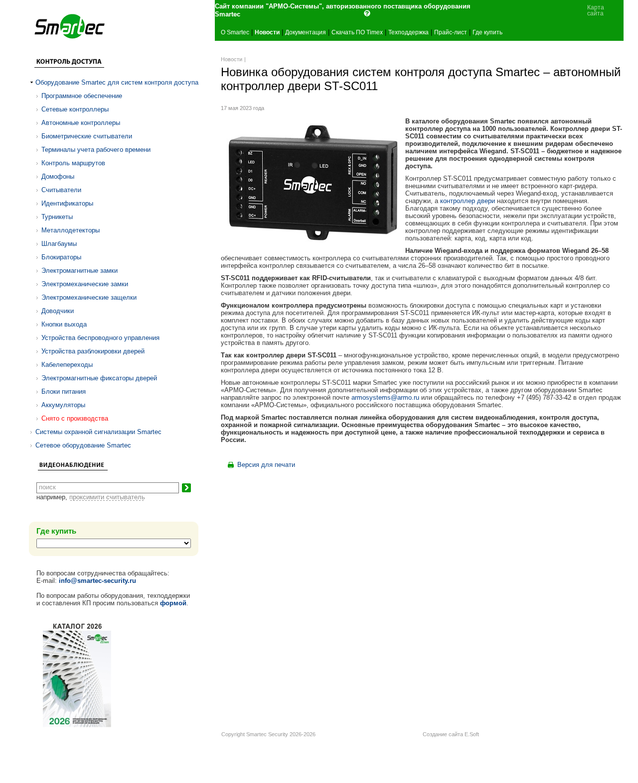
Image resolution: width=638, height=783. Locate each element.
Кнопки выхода (64, 324)
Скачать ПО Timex (357, 32)
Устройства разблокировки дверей (93, 351)
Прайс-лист (450, 32)
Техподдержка (408, 32)
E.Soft (472, 734)
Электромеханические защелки (89, 297)
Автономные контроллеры (80, 122)
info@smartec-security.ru (97, 580)
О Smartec (235, 32)
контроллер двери (467, 201)
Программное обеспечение (81, 96)
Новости (267, 32)
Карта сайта (595, 10)
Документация (305, 32)
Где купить (487, 32)
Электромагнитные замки (79, 270)
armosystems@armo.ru (385, 397)
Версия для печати (266, 464)
